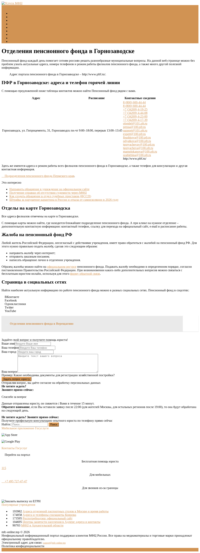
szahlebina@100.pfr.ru (137, 155)
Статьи (14, 38)
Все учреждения (20, 31)
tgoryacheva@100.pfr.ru (138, 148)
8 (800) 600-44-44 (134, 102)
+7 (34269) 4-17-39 (135, 120)
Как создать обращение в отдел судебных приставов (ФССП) (50, 196)
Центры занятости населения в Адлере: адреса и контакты (61, 522)
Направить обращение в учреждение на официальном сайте (49, 189)
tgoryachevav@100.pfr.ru (139, 144)
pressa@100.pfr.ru (134, 127)
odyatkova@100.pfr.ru (137, 141)
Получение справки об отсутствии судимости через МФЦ (48, 192)
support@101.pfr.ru (135, 130)
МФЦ (13, 17)
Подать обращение (21, 34)
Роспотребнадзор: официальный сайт (47, 518)
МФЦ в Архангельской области (42, 525)
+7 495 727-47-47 (15, 481)
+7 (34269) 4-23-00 (135, 116)
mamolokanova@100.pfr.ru (140, 151)
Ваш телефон (10, 347)
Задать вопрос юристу (16, 379)
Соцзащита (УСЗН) (22, 20)
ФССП (14, 27)
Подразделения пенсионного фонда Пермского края (39, 176)
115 (4, 468)
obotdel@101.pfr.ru (135, 123)
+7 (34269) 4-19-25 (135, 109)
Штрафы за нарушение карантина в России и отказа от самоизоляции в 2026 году (64, 199)
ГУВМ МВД (17, 24)
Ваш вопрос (10, 371)
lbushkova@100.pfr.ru (137, 137)
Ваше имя (8, 343)
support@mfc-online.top (54, 542)
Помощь (15, 41)
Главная (14, 13)
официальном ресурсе (61, 266)
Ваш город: (9, 351)
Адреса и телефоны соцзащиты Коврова (49, 515)
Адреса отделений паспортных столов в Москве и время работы (66, 511)
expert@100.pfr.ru (134, 134)
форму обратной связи (85, 273)
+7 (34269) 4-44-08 (135, 113)
